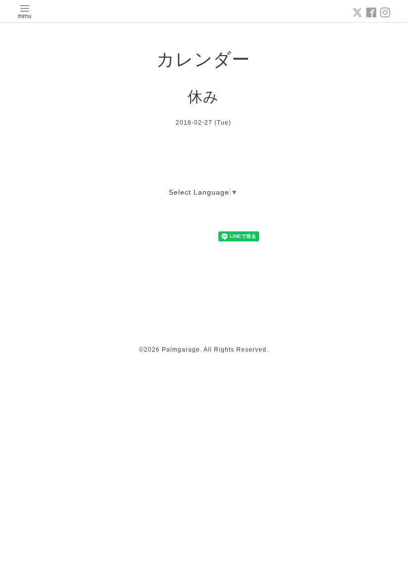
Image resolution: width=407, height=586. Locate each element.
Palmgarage (181, 349)
